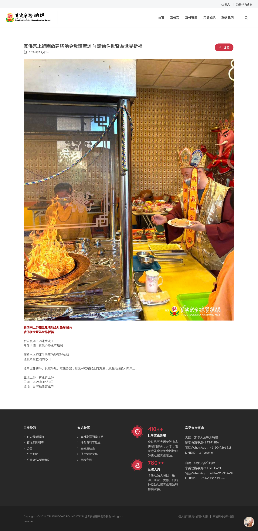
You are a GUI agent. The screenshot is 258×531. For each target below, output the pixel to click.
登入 (227, 4)
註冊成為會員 (244, 4)
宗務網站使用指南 (223, 516)
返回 (226, 47)
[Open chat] (249, 522)
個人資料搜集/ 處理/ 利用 (193, 516)
